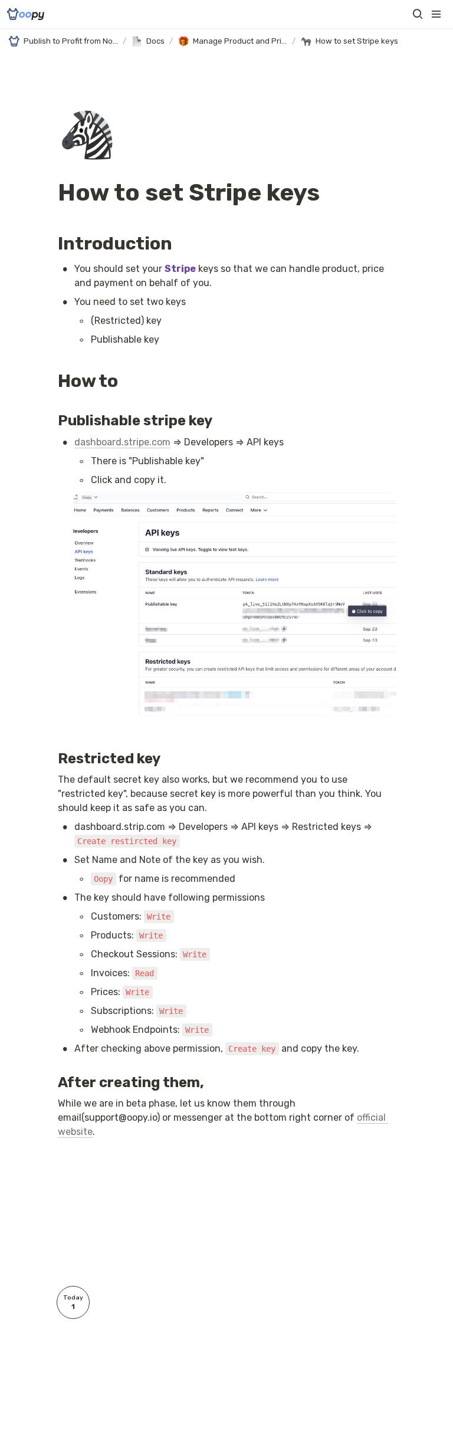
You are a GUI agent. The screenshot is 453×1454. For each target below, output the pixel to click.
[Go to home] (25, 14)
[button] (417, 14)
